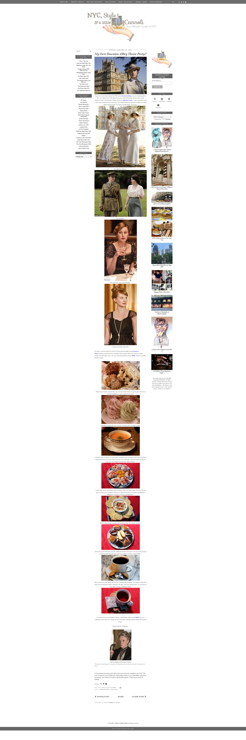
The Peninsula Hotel (83, 86)
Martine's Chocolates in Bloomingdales (162, 313)
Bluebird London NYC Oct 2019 (83, 66)
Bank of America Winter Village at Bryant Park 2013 (161, 188)
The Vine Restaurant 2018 (83, 144)
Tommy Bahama (83, 146)
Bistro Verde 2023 (84, 106)
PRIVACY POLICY (77, 2)
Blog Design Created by (123, 728)
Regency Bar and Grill (84, 133)
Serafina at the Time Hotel (83, 137)
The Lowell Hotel (83, 78)
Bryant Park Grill (83, 108)
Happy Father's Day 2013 (162, 292)
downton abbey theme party (108, 689)
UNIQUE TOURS (141, 2)
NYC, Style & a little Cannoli (119, 723)
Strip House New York (84, 140)
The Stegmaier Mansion (83, 90)
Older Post (138, 697)
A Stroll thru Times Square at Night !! (162, 372)
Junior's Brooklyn (83, 118)
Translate (167, 119)
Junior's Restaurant (83, 120)
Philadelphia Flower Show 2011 (83, 73)
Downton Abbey (126, 96)
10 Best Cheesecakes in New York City (162, 239)
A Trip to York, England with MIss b (162, 350)
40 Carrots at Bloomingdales (162, 204)
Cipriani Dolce (83, 110)
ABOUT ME (64, 2)
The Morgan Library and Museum (83, 81)
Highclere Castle (128, 100)
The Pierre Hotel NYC (84, 88)
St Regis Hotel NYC (83, 76)
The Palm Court (83, 84)
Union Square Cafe (83, 148)
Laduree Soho (83, 127)
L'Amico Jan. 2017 (84, 125)
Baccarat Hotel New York (84, 63)
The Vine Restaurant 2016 (83, 142)
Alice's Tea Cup (83, 61)
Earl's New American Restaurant (83, 115)
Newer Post (102, 697)
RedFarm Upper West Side (83, 131)
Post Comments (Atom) (112, 702)
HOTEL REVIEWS (156, 2)
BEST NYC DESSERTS (94, 2)
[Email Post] (120, 687)
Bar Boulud (84, 102)
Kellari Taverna (83, 123)
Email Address (156, 80)
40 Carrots (83, 100)
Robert (83, 135)
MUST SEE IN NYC (125, 2)
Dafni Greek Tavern (83, 113)
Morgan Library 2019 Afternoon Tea (83, 69)
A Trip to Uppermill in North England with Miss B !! (162, 150)
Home (121, 697)
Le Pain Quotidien (84, 129)
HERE (133, 355)
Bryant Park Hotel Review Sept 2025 (162, 266)
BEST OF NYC (111, 2)
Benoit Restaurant (84, 104)
